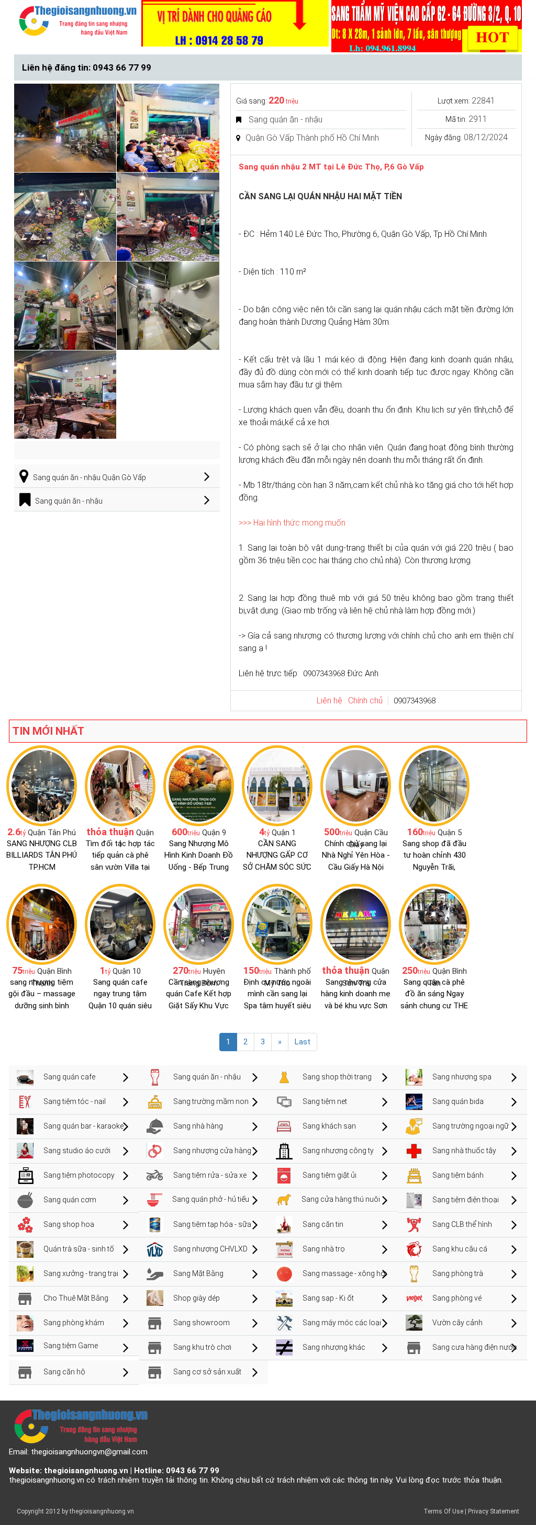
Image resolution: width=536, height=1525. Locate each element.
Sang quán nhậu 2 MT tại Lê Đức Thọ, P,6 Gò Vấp (331, 167)
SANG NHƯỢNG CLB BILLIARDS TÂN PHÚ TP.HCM (41, 855)
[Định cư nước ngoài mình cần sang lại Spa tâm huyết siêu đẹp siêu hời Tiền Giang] (277, 923)
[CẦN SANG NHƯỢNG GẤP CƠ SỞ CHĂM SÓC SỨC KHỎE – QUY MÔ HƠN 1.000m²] (277, 785)
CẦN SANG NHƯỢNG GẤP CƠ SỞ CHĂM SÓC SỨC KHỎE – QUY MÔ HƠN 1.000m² (277, 867)
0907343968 (324, 673)
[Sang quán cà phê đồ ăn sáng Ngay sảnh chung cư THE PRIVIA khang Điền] (434, 923)
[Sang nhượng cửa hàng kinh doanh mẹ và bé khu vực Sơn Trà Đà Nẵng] (355, 923)
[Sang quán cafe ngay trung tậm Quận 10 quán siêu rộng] (120, 923)
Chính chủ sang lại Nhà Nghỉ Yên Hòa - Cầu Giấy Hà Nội (356, 855)
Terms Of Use (443, 1511)
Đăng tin (183, 67)
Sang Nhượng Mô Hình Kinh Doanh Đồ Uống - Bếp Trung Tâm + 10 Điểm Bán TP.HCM (198, 867)
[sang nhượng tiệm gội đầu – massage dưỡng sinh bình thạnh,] (41, 923)
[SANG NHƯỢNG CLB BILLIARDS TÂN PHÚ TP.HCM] (41, 785)
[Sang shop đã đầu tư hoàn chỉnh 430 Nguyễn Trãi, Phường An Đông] (434, 785)
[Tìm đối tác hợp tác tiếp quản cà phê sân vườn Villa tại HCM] (120, 785)
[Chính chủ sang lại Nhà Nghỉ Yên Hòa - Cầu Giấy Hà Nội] (355, 785)
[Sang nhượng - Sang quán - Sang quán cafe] (77, 20)
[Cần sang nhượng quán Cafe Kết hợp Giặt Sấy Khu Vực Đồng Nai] (198, 923)
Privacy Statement (493, 1511)
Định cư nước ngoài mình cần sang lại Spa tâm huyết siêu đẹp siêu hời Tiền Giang (277, 1005)
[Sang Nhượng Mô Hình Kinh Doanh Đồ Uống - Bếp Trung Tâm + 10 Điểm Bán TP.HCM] (198, 785)
